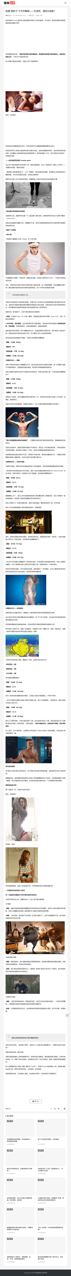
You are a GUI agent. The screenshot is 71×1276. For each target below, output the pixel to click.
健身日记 (8, 15)
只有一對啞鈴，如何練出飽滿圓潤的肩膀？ (50, 1228)
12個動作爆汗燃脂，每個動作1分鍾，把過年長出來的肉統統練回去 (51, 1199)
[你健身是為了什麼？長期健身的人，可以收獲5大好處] (50, 1157)
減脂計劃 (10, 1150)
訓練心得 (31, 15)
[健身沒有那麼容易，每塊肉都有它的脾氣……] (20, 1157)
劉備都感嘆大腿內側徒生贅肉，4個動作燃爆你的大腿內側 (20, 1228)
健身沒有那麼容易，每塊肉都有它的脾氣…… (19, 1170)
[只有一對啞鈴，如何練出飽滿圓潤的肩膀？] (50, 1216)
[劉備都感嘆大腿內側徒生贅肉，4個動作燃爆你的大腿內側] (20, 1216)
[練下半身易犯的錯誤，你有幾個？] (50, 1128)
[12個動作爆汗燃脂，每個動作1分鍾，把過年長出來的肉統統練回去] (50, 1187)
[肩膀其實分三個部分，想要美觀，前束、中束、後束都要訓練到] (20, 1245)
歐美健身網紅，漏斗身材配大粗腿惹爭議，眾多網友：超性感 (19, 1199)
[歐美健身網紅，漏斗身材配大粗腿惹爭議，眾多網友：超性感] (20, 1187)
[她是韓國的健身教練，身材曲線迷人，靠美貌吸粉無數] (20, 1128)
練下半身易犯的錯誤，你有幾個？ (49, 1139)
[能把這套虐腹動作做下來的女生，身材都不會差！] (50, 1245)
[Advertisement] (35, 39)
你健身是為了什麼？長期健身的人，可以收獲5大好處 (50, 1170)
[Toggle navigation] (65, 3)
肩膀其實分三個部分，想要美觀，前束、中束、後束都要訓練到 (19, 1258)
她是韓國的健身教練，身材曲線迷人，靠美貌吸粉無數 (19, 1140)
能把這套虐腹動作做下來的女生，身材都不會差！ (50, 1258)
